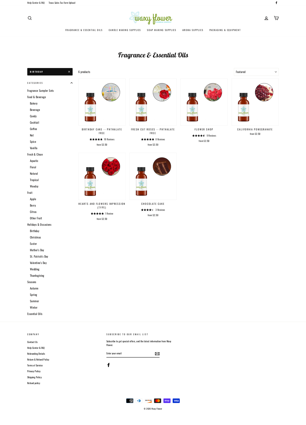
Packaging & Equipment (225, 30)
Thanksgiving (37, 275)
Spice (33, 141)
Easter (33, 243)
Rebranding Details (36, 353)
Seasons (31, 282)
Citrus (33, 212)
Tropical (34, 180)
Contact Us (32, 342)
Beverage (35, 110)
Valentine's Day (38, 263)
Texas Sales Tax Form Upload (62, 2)
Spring (33, 294)
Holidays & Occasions (39, 224)
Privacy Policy (34, 371)
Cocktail (34, 122)
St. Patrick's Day (39, 256)
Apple (33, 199)
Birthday (36, 71)
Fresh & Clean (35, 154)
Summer (34, 301)
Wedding (34, 269)
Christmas (35, 237)
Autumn (34, 288)
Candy (33, 116)
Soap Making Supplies (161, 30)
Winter (33, 307)
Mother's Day (37, 250)
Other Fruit (36, 218)
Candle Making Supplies (125, 30)
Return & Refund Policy (38, 359)
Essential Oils (34, 314)
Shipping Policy (34, 377)
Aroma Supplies (192, 30)
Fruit (29, 192)
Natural (34, 173)
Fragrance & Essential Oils (84, 30)
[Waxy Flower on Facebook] (108, 365)
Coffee (33, 129)
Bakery (33, 103)
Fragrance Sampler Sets (40, 90)
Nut (32, 135)
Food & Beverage (36, 97)
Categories (35, 82)
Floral (33, 167)
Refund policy (33, 383)
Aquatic (34, 161)
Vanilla (34, 148)
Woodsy (34, 186)
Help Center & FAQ (36, 2)
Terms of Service (35, 365)
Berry (33, 205)
